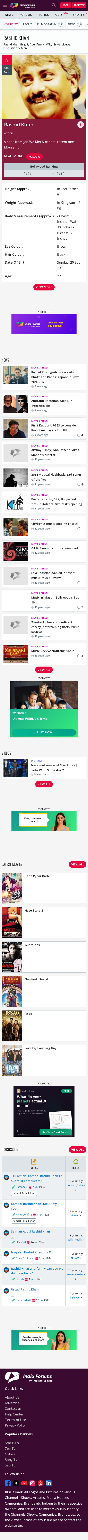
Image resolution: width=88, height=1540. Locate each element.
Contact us (13, 1408)
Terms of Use (15, 1420)
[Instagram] (32, 1483)
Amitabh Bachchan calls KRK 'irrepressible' (52, 403)
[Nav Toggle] (4, 5)
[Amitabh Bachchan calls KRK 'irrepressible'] (15, 404)
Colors (10, 1454)
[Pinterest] (40, 1483)
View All (77, 1149)
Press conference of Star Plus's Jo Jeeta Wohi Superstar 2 (54, 767)
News (9, 15)
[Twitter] (16, 1483)
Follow (34, 157)
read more (13, 156)
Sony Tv (11, 1459)
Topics (43, 15)
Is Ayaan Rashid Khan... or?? (31, 1252)
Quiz (58, 15)
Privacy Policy (15, 1425)
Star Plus (12, 1443)
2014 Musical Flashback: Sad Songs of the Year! (56, 477)
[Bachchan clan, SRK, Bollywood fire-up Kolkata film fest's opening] (15, 502)
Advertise (12, 1403)
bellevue (75, 1297)
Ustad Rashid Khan (25, 1289)
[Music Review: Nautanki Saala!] (15, 654)
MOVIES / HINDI (39, 367)
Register (79, 5)
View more (44, 287)
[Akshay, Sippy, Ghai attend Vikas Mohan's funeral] (15, 453)
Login (66, 5)
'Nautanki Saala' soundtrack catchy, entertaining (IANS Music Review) (55, 627)
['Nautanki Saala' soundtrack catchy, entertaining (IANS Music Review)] (15, 627)
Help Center (14, 1414)
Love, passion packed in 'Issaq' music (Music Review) (53, 575)
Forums (26, 15)
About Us (12, 1397)
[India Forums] (22, 5)
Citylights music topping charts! (54, 524)
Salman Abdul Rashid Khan (30, 1231)
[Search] (54, 5)
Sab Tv (10, 1465)
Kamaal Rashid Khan (24, 1193)
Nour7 (75, 1258)
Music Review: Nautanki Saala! (53, 651)
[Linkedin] (49, 1483)
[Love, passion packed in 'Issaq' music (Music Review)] (15, 576)
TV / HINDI (36, 760)
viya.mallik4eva (76, 1274)
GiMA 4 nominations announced (54, 548)
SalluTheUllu (75, 1239)
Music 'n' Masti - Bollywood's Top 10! (55, 599)
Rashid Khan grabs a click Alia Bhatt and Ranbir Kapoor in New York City (55, 377)
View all (44, 670)
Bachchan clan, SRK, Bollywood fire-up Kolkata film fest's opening (56, 501)
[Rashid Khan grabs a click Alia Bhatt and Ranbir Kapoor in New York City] (15, 377)
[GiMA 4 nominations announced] (15, 551)
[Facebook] (8, 1483)
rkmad (75, 1215)
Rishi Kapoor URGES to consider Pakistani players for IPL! (54, 427)
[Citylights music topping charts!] (15, 527)
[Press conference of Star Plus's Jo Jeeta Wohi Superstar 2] (15, 768)
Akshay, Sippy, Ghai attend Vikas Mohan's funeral (55, 452)
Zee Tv (10, 1448)
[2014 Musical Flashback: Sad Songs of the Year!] (15, 477)
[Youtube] (24, 1483)
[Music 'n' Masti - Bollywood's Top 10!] (15, 600)
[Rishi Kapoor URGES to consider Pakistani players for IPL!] (15, 428)
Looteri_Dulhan (76, 1185)
